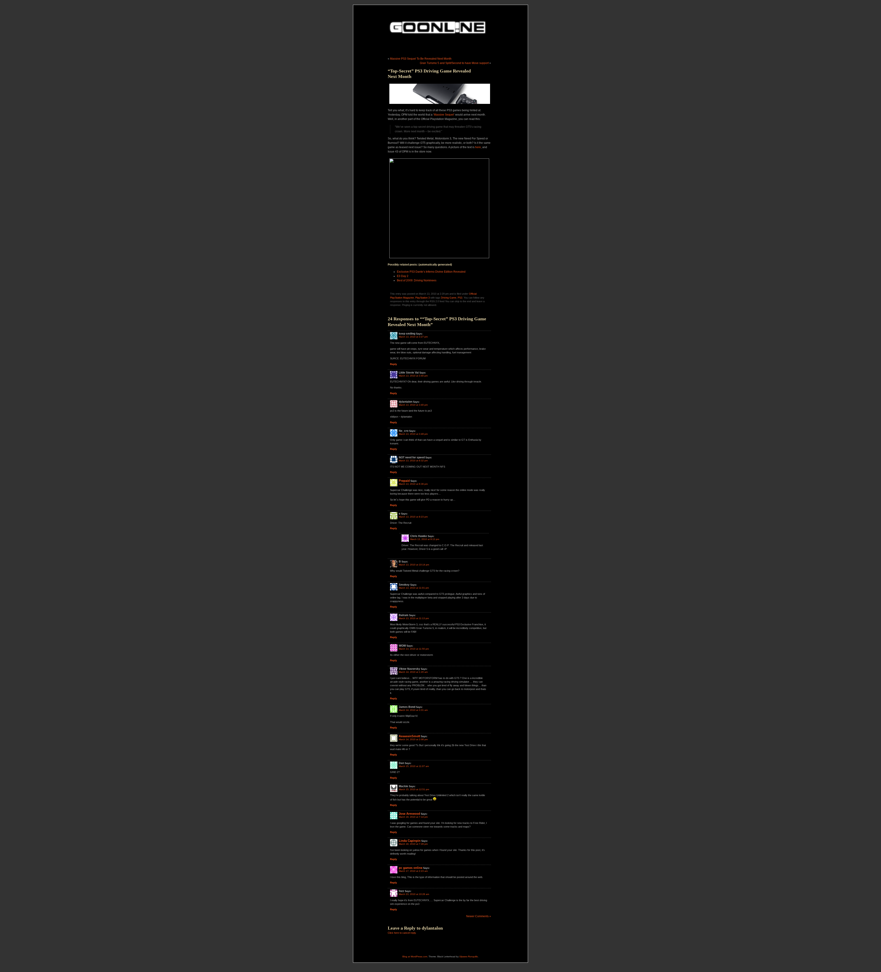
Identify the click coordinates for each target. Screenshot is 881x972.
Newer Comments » (478, 916)
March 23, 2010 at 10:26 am (414, 894)
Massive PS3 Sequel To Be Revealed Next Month (421, 58)
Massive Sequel (444, 114)
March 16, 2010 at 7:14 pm (413, 817)
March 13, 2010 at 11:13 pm (414, 618)
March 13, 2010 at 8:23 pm (413, 516)
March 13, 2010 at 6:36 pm (413, 484)
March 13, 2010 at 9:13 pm (424, 539)
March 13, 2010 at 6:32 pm (413, 460)
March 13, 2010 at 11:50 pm (414, 649)
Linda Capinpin (410, 840)
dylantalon (432, 927)
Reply (393, 364)
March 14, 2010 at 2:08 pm (413, 739)
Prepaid (404, 480)
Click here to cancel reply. (402, 932)
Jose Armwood (409, 813)
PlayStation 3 (422, 297)
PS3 (460, 297)
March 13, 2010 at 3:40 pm (413, 375)
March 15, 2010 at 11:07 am (414, 766)
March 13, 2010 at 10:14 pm (414, 564)
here (478, 147)
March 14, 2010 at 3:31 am (413, 710)
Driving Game (448, 297)
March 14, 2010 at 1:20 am (413, 672)
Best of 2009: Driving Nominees (416, 280)
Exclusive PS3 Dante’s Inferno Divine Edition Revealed (431, 271)
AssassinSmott (409, 736)
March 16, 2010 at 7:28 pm (413, 844)
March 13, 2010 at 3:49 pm (413, 434)
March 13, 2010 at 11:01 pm (414, 588)
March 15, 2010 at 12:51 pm (414, 789)
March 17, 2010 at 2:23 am (413, 871)
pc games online (410, 868)
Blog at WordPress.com (414, 956)
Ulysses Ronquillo (468, 956)
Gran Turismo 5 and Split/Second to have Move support (454, 63)
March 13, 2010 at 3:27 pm (413, 336)
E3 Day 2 (402, 276)
